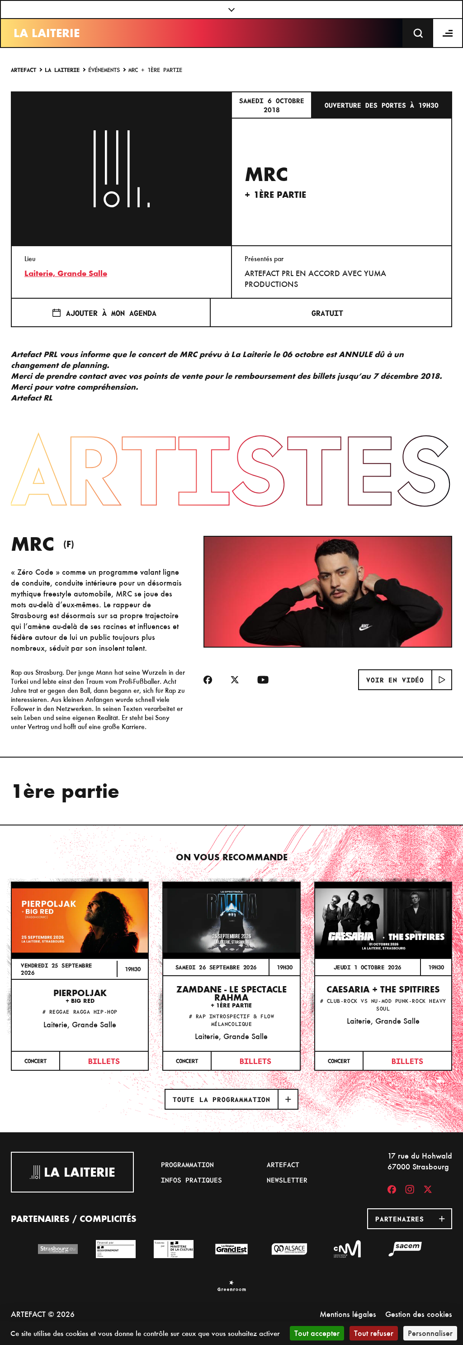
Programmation (187, 1164)
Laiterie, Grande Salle (65, 273)
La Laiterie (47, 33)
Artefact (23, 69)
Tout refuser (373, 1333)
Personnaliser (430, 1333)
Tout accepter (317, 1333)
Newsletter (287, 1179)
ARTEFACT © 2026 (43, 1314)
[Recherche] (418, 33)
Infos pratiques (191, 1179)
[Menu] (448, 33)
